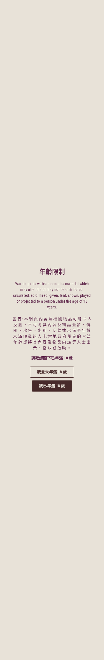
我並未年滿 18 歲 (52, 372)
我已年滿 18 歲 (52, 385)
